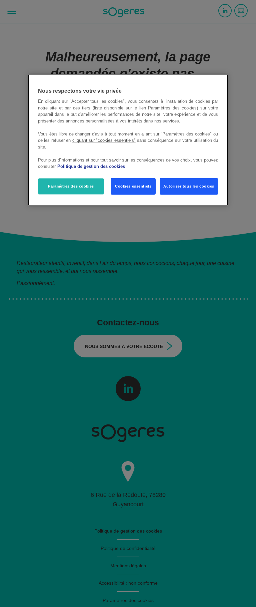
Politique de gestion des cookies (91, 166)
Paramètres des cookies (71, 186)
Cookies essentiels (133, 186)
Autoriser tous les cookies (188, 186)
